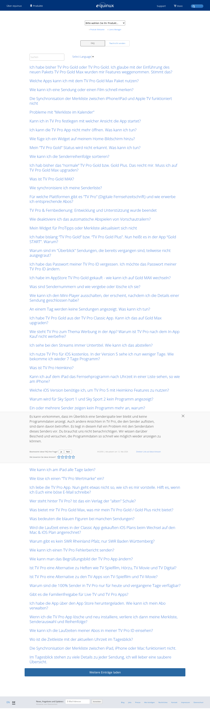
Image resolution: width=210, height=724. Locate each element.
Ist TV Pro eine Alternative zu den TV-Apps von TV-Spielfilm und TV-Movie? (94, 576)
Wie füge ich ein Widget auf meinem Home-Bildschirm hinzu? (82, 138)
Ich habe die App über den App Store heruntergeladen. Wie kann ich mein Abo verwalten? (98, 605)
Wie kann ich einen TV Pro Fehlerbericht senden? (72, 550)
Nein (68, 451)
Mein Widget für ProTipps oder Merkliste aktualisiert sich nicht (83, 228)
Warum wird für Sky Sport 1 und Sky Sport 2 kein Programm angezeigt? (91, 399)
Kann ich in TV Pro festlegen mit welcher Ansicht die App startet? (85, 121)
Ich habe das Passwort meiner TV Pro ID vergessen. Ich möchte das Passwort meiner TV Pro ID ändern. (103, 266)
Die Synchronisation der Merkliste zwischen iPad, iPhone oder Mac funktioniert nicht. (103, 648)
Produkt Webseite (97, 29)
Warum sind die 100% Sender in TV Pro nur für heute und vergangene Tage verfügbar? (105, 585)
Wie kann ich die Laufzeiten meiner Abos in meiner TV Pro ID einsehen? (91, 630)
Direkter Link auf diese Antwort (148, 451)
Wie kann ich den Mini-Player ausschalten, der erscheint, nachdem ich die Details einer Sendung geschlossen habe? (104, 298)
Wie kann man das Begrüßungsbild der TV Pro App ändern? (81, 558)
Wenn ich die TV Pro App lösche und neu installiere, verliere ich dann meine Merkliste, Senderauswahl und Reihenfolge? (104, 619)
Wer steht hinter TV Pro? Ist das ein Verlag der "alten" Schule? (83, 500)
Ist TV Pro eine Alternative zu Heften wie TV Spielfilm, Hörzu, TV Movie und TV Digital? (103, 567)
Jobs (129, 702)
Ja (61, 451)
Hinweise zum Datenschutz (46, 704)
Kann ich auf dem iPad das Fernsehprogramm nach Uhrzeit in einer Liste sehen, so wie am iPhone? (105, 379)
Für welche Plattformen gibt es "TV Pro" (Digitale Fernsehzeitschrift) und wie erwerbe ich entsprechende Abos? (103, 199)
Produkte (37, 5)
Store (180, 6)
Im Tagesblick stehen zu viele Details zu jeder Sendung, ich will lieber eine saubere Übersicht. (100, 659)
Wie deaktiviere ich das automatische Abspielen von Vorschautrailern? (90, 219)
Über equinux (14, 5)
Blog (122, 702)
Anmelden (97, 701)
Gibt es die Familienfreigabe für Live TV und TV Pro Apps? (79, 594)
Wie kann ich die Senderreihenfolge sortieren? (69, 156)
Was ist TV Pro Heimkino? (52, 367)
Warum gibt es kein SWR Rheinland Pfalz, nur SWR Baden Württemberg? (92, 541)
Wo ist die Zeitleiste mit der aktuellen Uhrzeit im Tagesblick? (81, 639)
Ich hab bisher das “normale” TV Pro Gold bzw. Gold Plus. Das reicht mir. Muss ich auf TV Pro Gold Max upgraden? (103, 167)
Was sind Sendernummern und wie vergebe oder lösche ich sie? (85, 286)
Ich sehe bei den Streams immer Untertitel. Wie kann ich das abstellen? (91, 345)
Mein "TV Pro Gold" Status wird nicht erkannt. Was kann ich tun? (85, 147)
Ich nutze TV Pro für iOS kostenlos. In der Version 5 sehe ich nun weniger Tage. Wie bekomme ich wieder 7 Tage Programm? (102, 356)
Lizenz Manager (115, 29)
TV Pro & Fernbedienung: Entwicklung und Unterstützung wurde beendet (93, 210)
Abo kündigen (149, 702)
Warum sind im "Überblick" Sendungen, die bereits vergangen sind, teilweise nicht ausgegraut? (100, 253)
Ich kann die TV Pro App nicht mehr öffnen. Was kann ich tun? (83, 129)
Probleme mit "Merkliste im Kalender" (62, 112)
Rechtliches (163, 702)
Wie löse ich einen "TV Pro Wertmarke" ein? (67, 478)
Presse (137, 702)
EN (8, 702)
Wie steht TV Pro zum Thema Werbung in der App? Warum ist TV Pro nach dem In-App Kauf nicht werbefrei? (104, 334)
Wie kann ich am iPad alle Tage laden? (62, 469)
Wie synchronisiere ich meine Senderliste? (66, 187)
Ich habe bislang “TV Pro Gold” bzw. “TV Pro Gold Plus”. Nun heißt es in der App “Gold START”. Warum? (103, 239)
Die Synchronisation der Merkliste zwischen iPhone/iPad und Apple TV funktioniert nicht (101, 101)
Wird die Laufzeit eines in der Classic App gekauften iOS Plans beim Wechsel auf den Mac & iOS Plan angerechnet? (102, 530)
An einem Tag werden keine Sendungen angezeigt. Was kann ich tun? (90, 309)
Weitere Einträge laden (105, 672)
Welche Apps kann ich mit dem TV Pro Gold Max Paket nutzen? (84, 80)
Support (161, 6)
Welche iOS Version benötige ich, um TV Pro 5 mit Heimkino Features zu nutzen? (99, 390)
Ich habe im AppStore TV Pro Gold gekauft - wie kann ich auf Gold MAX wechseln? (100, 277)
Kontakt (174, 702)
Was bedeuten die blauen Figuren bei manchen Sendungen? (82, 518)
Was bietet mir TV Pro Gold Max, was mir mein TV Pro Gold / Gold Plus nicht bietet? (101, 509)
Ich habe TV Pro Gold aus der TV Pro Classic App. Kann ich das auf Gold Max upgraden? (96, 320)
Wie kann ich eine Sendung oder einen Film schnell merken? (81, 89)
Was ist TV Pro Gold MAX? (52, 178)
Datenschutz (198, 702)
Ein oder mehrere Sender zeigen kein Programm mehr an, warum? (87, 407)
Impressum (185, 702)
